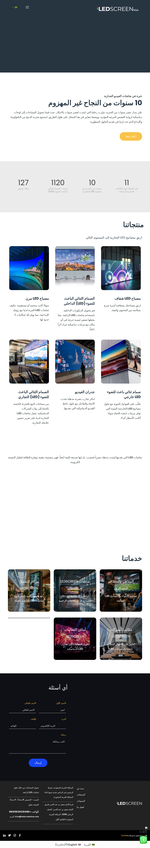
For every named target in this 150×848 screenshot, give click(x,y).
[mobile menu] (27, 7)
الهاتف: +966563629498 (24, 811)
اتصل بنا (80, 807)
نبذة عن (80, 788)
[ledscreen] (117, 7)
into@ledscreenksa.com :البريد (24, 816)
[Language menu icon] (15, 7)
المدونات (81, 801)
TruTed (124, 835)
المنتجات (81, 794)
